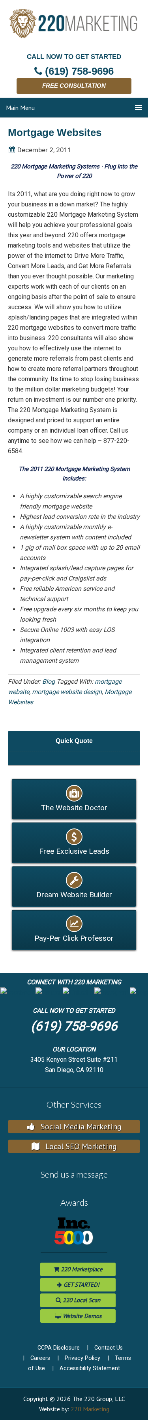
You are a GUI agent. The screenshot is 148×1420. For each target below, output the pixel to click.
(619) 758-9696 (74, 1026)
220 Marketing (90, 1409)
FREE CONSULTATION (74, 85)
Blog (48, 681)
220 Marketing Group (76, 27)
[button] (17, 992)
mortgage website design (67, 692)
